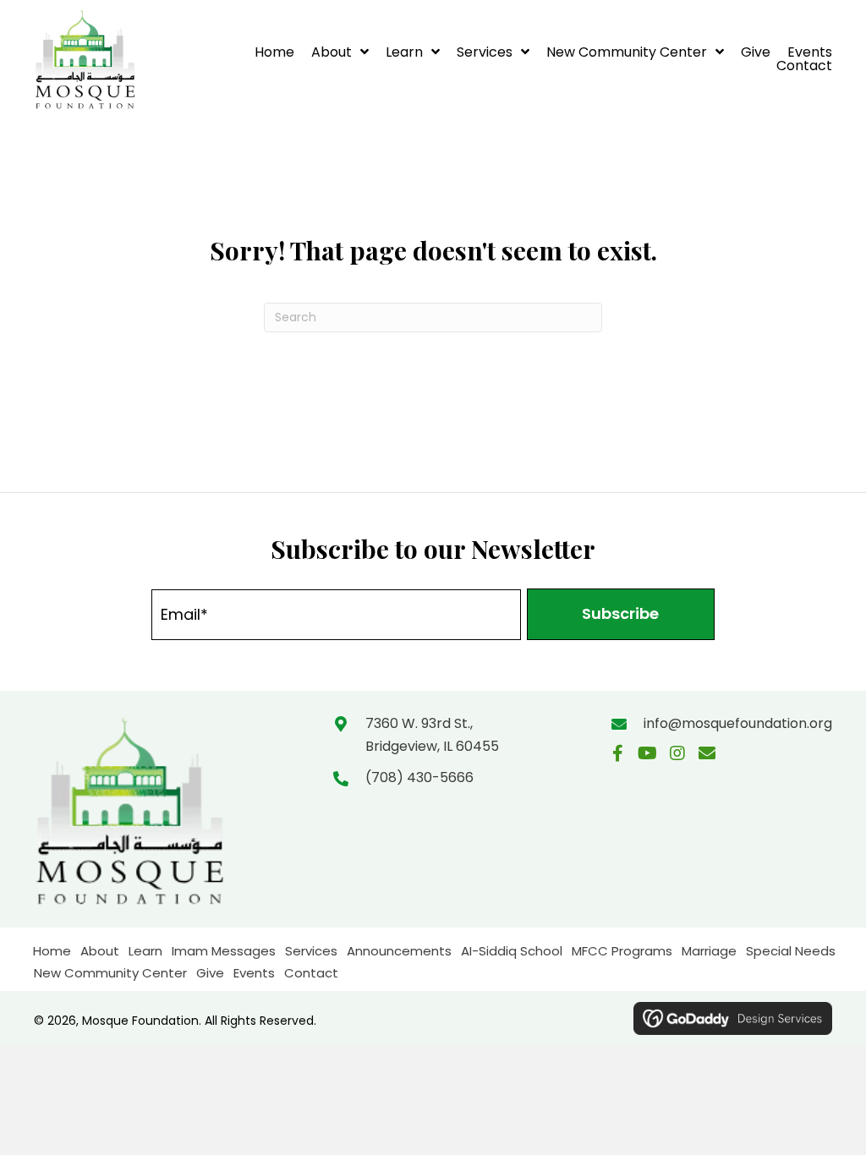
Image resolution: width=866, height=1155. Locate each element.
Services (311, 951)
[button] (621, 614)
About (99, 951)
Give (210, 973)
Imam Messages (224, 951)
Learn (145, 951)
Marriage (709, 951)
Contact (311, 973)
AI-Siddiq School (511, 951)
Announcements (399, 951)
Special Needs (791, 951)
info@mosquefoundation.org (738, 723)
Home (52, 951)
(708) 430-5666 (419, 777)
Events (254, 973)
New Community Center (110, 973)
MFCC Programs (622, 951)
